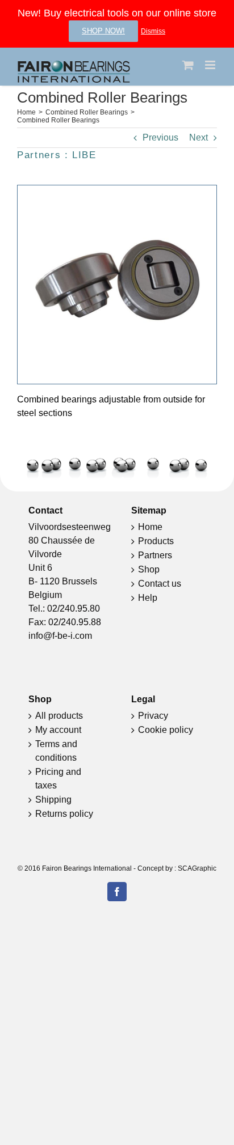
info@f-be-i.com (60, 636)
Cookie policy (165, 730)
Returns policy (64, 814)
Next (198, 137)
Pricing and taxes (58, 778)
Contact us (159, 583)
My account (58, 730)
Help (147, 598)
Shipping (53, 799)
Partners (155, 555)
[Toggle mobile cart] (188, 65)
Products (156, 541)
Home (150, 527)
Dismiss (153, 31)
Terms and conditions (56, 750)
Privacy (153, 715)
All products (59, 715)
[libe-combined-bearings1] (117, 189)
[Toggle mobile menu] (211, 65)
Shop (149, 569)
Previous (160, 137)
